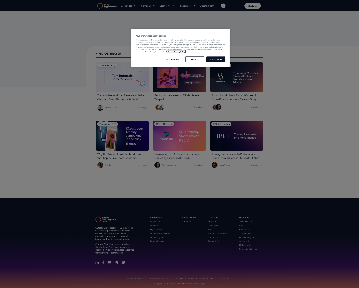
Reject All (195, 59)
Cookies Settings (173, 59)
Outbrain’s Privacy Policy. (175, 52)
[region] (180, 48)
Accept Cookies (216, 59)
